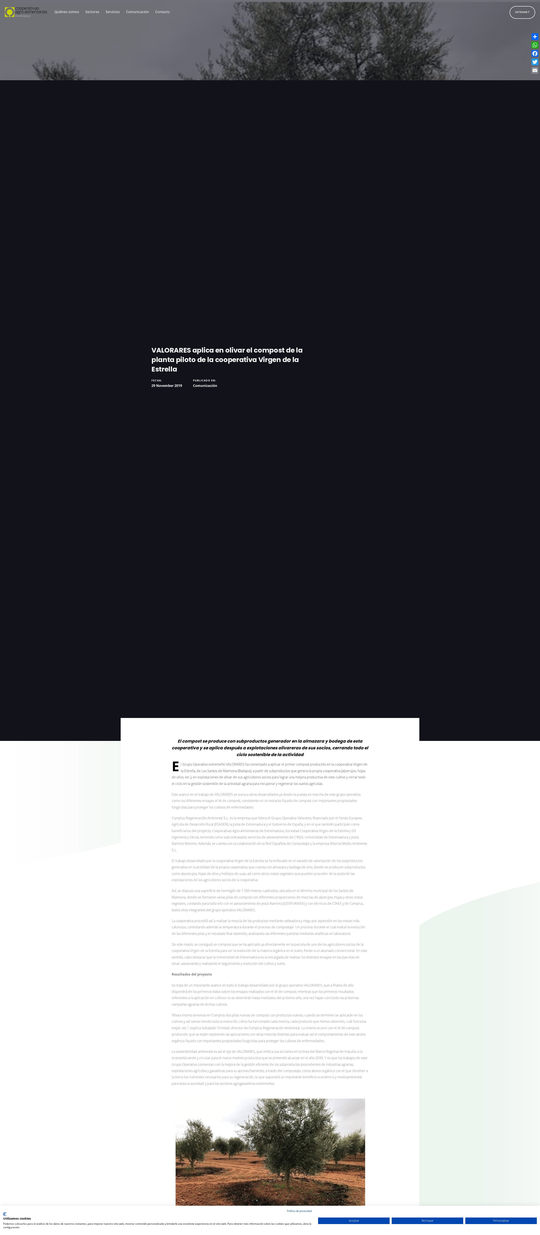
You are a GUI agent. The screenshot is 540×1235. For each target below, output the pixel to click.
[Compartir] (535, 36)
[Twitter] (535, 62)
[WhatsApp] (535, 45)
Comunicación (205, 385)
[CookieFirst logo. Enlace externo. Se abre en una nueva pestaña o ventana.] (4, 1214)
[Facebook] (535, 53)
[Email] (535, 70)
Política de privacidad (299, 1211)
